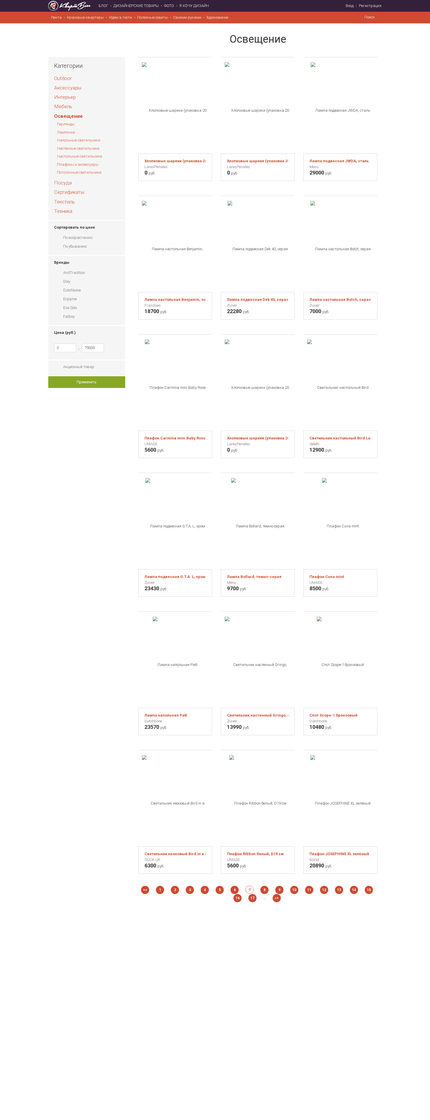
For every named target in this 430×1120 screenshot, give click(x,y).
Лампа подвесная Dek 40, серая (257, 299)
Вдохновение (217, 17)
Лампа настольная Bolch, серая (340, 299)
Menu (314, 167)
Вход (350, 6)
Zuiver (232, 305)
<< (145, 890)
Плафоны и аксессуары (78, 164)
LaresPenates (156, 167)
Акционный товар (78, 367)
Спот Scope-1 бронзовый (333, 715)
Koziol (314, 859)
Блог (103, 6)
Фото (169, 6)
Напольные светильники (78, 140)
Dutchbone (72, 290)
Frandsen (153, 305)
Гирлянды (66, 124)
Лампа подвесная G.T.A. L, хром (175, 576)
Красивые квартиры (85, 17)
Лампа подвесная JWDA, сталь (339, 161)
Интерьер (65, 97)
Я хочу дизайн (194, 6)
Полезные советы (152, 17)
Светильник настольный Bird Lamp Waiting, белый (340, 438)
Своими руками (187, 17)
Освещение (68, 116)
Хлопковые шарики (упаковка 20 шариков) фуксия (175, 161)
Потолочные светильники (79, 172)
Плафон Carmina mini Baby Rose (175, 438)
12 (324, 890)
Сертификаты (69, 192)
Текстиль (64, 202)
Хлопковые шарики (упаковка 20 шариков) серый (257, 438)
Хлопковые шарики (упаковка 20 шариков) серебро (257, 161)
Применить (87, 382)
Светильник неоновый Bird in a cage (175, 854)
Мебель (63, 106)
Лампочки (66, 132)
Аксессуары (67, 88)
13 (339, 890)
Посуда (63, 183)
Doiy (66, 281)
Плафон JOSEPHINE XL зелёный (339, 854)
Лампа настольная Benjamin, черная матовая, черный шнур (175, 299)
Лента (56, 17)
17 (252, 898)
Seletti (314, 444)
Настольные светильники (79, 156)
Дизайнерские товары (136, 6)
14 (354, 890)
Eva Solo (70, 308)
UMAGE (151, 444)
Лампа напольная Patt (166, 715)
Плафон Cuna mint (326, 576)
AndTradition (74, 272)
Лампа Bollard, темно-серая (254, 576)
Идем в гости (120, 17)
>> (277, 898)
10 (294, 890)
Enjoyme (70, 299)
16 (237, 898)
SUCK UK (152, 859)
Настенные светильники (78, 148)
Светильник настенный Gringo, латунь (257, 715)
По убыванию (75, 246)
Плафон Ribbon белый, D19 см (255, 854)
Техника (63, 211)
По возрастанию (78, 237)
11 (309, 890)
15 (369, 890)
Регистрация (370, 6)
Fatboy (69, 316)
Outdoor (63, 78)
